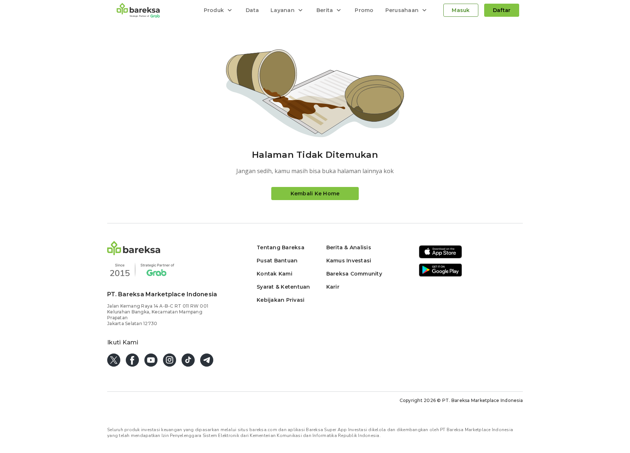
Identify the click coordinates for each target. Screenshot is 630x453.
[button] (133, 253)
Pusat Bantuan (277, 260)
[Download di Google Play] (440, 275)
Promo (364, 10)
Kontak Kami (274, 273)
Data (252, 10)
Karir (332, 287)
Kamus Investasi (349, 260)
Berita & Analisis (348, 247)
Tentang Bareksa (280, 247)
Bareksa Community (354, 273)
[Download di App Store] (440, 257)
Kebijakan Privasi (280, 300)
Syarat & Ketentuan (283, 287)
